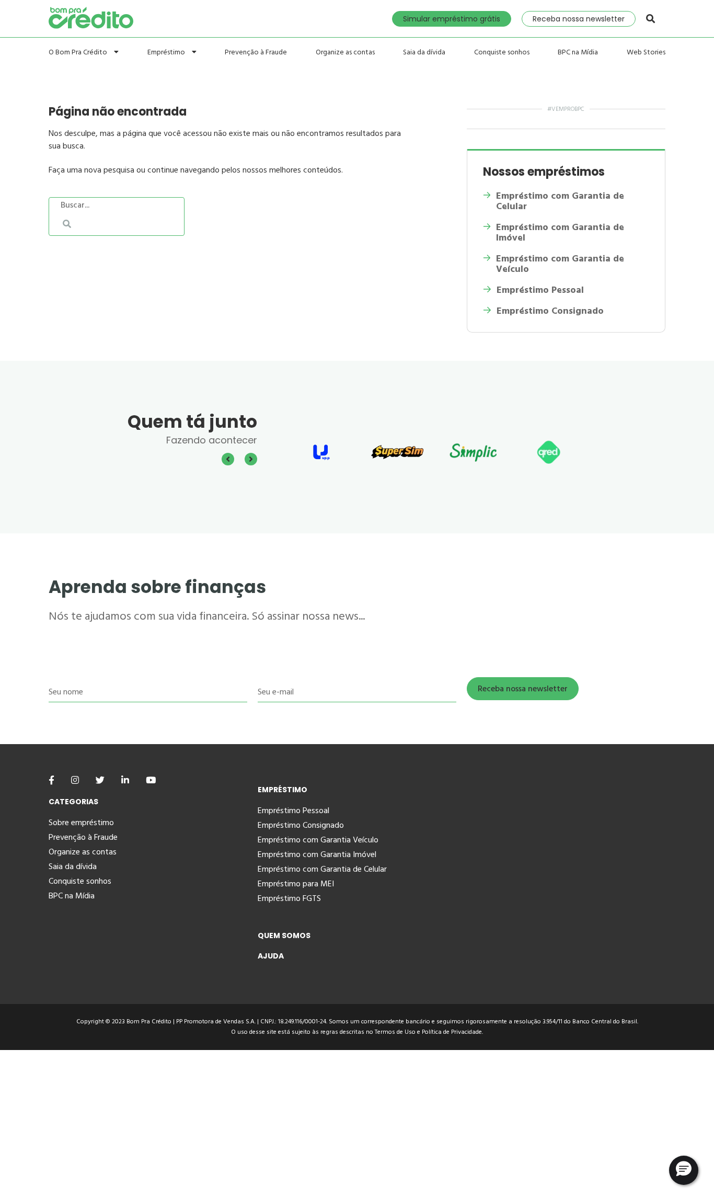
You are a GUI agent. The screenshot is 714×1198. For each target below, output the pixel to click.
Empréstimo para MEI (296, 884)
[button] (683, 1170)
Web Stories (646, 52)
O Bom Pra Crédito (79, 52)
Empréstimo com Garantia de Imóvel (560, 232)
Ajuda (271, 956)
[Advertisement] (313, 1123)
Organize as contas (345, 52)
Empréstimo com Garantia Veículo (318, 840)
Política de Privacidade (452, 1032)
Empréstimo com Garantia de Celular (560, 201)
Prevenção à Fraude (256, 52)
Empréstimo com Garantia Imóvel (317, 854)
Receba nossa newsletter (579, 19)
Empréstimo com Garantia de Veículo (560, 264)
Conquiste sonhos (501, 52)
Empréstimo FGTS (289, 898)
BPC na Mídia (578, 52)
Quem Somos (284, 935)
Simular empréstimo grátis (451, 19)
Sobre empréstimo (81, 822)
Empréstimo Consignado (550, 311)
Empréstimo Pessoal (540, 290)
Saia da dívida (424, 52)
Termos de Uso (395, 1032)
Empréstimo (167, 52)
